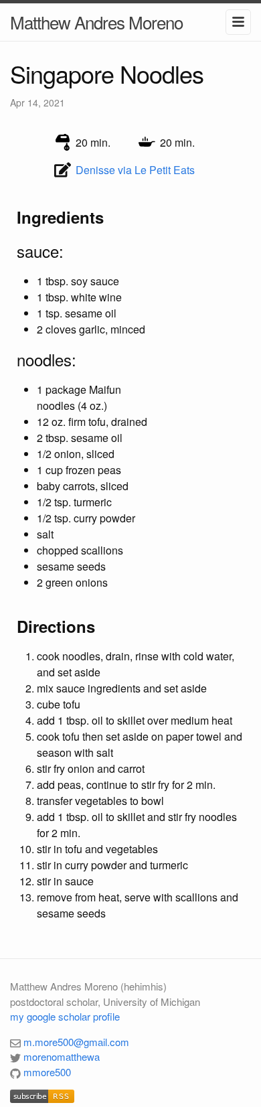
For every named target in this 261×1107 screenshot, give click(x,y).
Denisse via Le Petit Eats (135, 169)
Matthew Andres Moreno (96, 21)
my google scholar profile (65, 1016)
